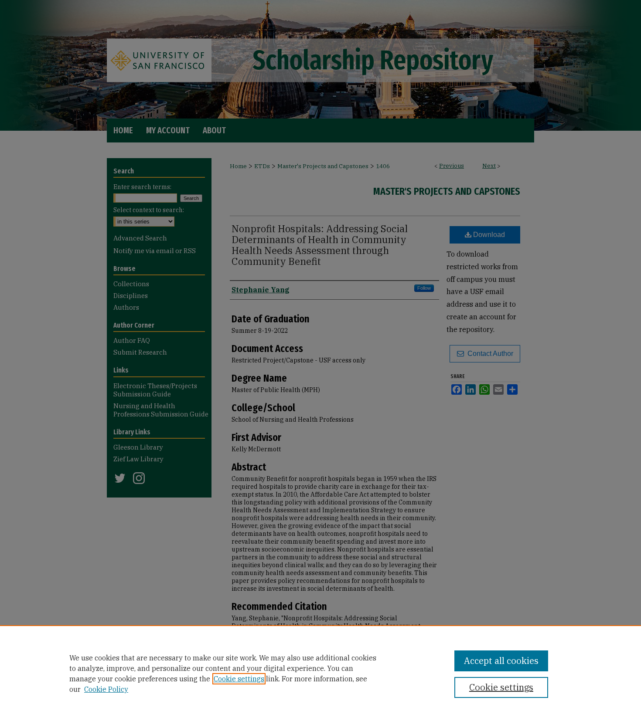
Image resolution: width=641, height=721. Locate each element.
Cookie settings (239, 678)
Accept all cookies (501, 661)
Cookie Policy (106, 689)
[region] (320, 673)
